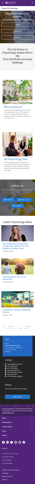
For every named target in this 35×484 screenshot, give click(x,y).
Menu (2, 3)
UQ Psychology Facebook (14, 372)
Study (17, 25)
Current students (7, 427)
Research (17, 31)
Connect (17, 37)
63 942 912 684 (9, 457)
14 (14, 328)
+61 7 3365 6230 (12, 366)
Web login (4, 448)
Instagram (19, 206)
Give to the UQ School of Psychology (16, 389)
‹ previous (11, 326)
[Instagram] (19, 442)
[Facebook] (3, 442)
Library (4, 431)
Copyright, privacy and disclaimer (10, 470)
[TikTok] (23, 442)
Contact (4, 435)
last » (26, 328)
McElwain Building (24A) (12, 345)
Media (4, 418)
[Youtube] (15, 442)
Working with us (7, 422)
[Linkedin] (7, 442)
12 (8, 328)
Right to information (7, 476)
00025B (9, 460)
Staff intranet (17, 397)
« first (4, 326)
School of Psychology (10, 8)
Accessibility (5, 473)
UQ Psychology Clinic (13, 370)
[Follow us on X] (11, 442)
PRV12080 (9, 463)
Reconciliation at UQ (8, 413)
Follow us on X (25, 200)
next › (21, 328)
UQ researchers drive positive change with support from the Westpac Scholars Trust (16, 246)
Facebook (10, 200)
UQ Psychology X (12, 374)
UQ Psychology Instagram (15, 376)
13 (11, 328)
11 (31, 326)
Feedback (4, 479)
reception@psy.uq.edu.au (14, 364)
